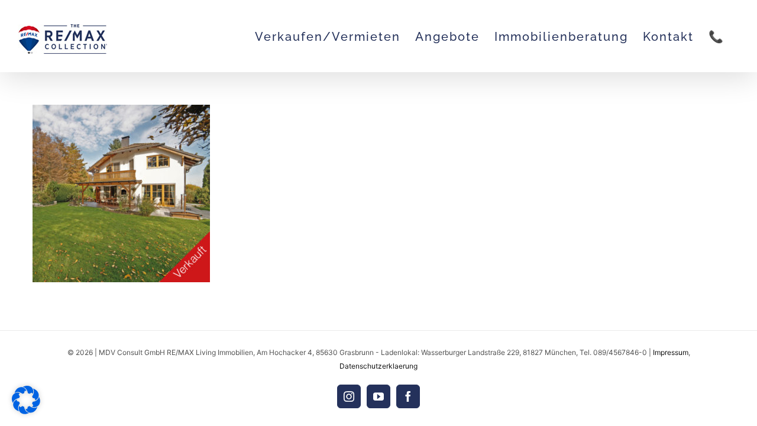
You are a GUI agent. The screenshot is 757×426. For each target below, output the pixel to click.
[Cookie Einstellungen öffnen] (26, 411)
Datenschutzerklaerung (378, 366)
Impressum (670, 352)
